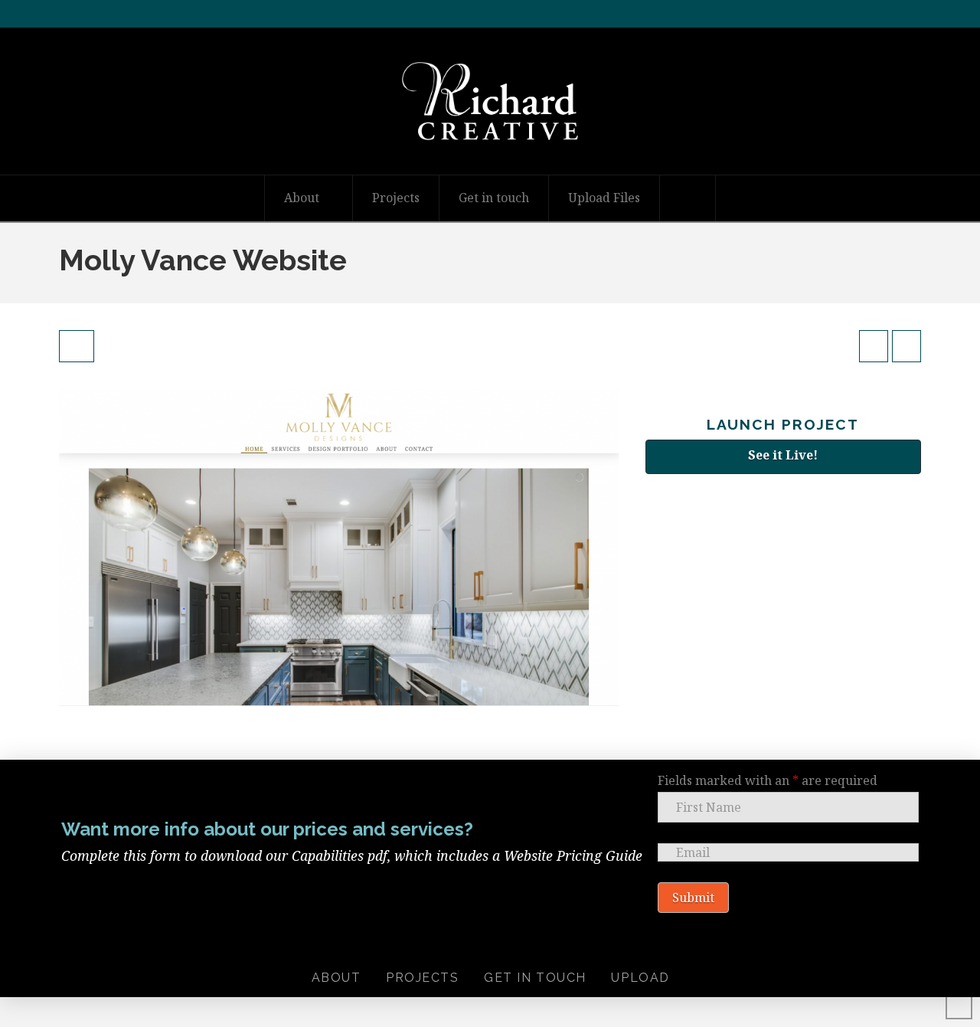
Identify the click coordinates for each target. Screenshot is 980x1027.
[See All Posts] (76, 346)
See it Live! (783, 454)
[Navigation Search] (688, 198)
